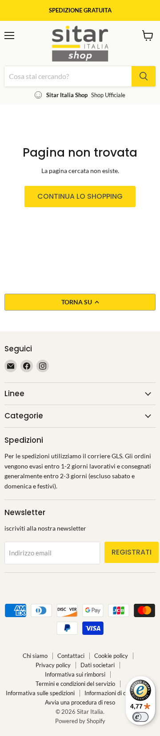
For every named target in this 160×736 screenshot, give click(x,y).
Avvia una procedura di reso (80, 702)
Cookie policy (111, 655)
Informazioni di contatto (114, 693)
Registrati (132, 552)
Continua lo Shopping (80, 196)
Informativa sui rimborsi (75, 674)
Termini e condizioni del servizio (75, 683)
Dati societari (97, 665)
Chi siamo (35, 655)
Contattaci (70, 655)
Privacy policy (53, 665)
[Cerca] (144, 76)
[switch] (140, 717)
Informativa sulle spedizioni (40, 693)
